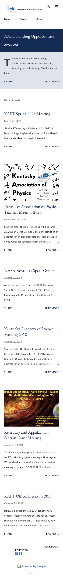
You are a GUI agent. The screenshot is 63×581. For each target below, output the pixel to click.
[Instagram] (16, 553)
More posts (51, 546)
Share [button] (8, 81)
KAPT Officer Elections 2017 (28, 496)
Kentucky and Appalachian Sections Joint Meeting (26, 434)
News (7, 19)
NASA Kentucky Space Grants (29, 270)
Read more (52, 81)
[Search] (48, 6)
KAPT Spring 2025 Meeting (27, 113)
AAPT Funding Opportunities (29, 36)
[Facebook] (20, 553)
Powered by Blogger (33, 566)
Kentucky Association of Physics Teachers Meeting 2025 (30, 209)
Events (23, 19)
